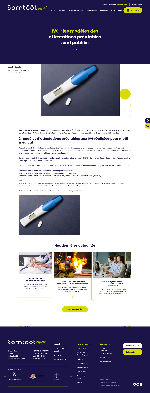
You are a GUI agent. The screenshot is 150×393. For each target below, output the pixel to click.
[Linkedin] (134, 385)
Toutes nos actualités (73, 309)
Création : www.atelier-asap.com (110, 385)
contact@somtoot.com (16, 359)
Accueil (10, 67)
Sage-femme (82, 372)
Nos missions (91, 10)
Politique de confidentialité (108, 382)
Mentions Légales (105, 379)
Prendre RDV (134, 10)
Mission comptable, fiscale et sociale (106, 350)
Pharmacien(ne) (83, 367)
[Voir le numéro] (147, 125)
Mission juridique (105, 362)
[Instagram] (137, 385)
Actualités (104, 10)
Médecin (80, 359)
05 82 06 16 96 (122, 4)
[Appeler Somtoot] (147, 126)
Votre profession (75, 10)
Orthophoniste (82, 363)
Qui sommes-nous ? (58, 10)
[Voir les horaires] (147, 120)
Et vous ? (80, 383)
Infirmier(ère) (81, 348)
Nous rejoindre (116, 10)
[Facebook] (141, 385)
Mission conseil (105, 357)
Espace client (137, 4)
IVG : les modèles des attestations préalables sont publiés (42, 191)
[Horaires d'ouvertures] (147, 120)
